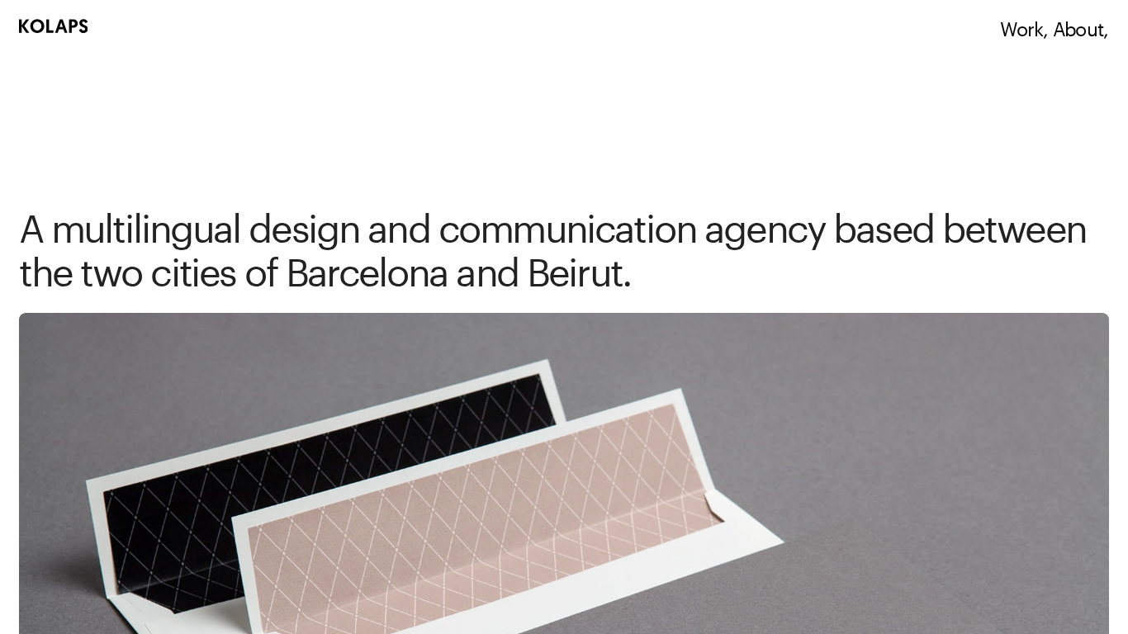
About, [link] (1080, 26)
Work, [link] (1024, 26)
